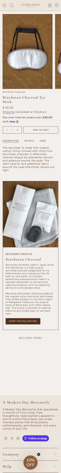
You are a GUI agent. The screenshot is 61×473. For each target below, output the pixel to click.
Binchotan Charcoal (14, 92)
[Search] (11, 5)
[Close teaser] (38, 454)
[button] (30, 462)
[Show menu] (4, 5)
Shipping (9, 111)
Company (11, 454)
